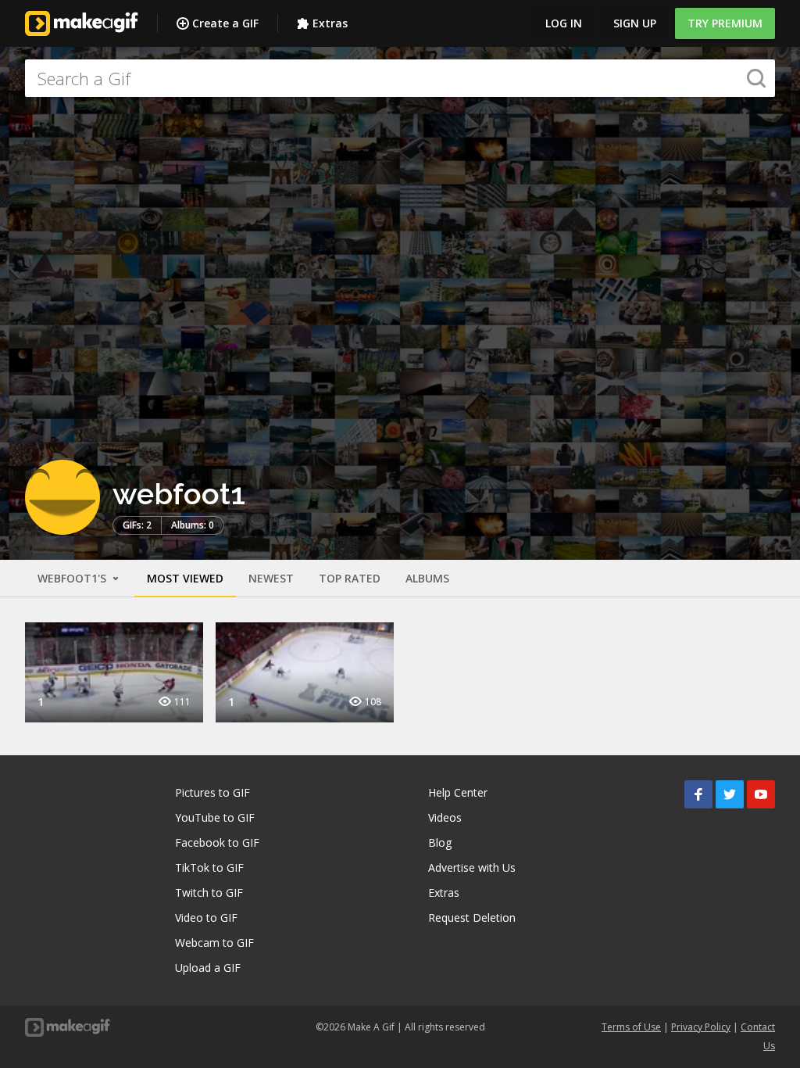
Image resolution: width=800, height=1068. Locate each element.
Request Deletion (472, 917)
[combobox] (400, 78)
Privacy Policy (700, 1027)
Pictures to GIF (212, 792)
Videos (445, 817)
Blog (440, 842)
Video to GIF (206, 917)
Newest (271, 578)
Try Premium (725, 23)
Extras (330, 23)
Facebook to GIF (217, 842)
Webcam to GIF (214, 942)
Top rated (349, 578)
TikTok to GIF (209, 867)
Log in (563, 23)
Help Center (458, 792)
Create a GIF (225, 23)
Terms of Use (631, 1027)
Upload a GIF (208, 967)
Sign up (634, 23)
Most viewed (185, 578)
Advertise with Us (472, 867)
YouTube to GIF (215, 817)
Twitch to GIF (209, 892)
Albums (427, 578)
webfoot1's (73, 578)
